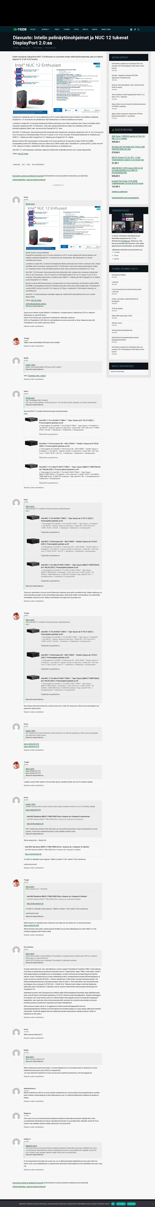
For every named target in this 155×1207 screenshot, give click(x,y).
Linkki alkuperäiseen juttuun (36, 304)
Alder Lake (16, 164)
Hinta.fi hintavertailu (117, 371)
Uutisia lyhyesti (120, 57)
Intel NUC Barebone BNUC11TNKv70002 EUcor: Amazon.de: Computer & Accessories (58, 816)
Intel (28, 164)
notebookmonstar (30, 864)
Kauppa (94, 29)
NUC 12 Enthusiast (38, 164)
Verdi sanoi (30, 1057)
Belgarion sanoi (31, 1146)
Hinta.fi (85, 29)
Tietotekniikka (37, 48)
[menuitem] (33, 29)
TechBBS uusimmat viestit (125, 268)
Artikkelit (45, 29)
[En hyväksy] (152, 1204)
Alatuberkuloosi (30, 1088)
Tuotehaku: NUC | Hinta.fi (37, 376)
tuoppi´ (27, 338)
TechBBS (67, 29)
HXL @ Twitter (23, 154)
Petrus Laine (25, 48)
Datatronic (123, 129)
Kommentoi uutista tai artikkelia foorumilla (27, 176)
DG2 (23, 164)
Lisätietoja (131, 1204)
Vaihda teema (105, 29)
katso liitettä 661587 (31, 925)
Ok (113, 1204)
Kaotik (26, 358)
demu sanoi (30, 506)
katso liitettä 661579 (33, 810)
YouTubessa (125, 241)
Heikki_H (27, 1139)
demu (26, 197)
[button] (131, 29)
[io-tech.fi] (20, 29)
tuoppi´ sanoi (30, 365)
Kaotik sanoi (30, 204)
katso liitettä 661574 (31, 746)
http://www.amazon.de (35, 824)
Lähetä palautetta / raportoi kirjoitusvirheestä (28, 180)
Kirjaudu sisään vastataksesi (34, 326)
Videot (57, 29)
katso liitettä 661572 (31, 744)
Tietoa (76, 29)
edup (26, 500)
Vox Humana (28, 947)
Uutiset (33, 29)
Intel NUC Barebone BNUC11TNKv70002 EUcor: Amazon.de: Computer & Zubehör (57, 847)
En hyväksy (121, 1204)
